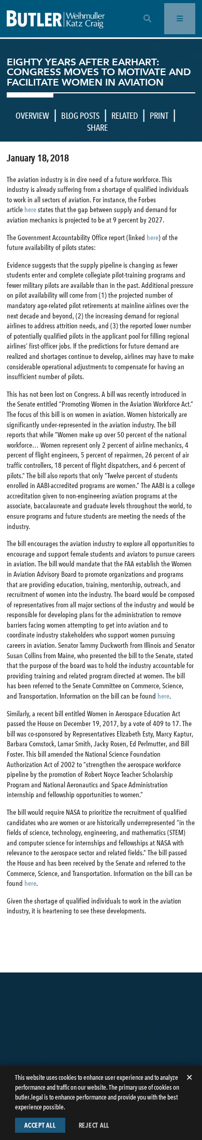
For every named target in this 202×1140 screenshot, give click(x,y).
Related (124, 115)
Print (159, 115)
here (30, 209)
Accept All (40, 1125)
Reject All (94, 1125)
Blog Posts (80, 115)
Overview (32, 115)
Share (97, 127)
